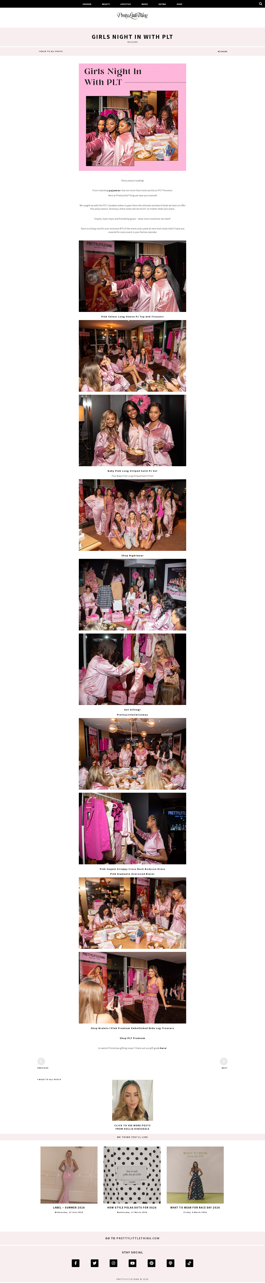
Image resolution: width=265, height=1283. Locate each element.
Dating (162, 4)
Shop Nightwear (132, 555)
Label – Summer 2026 (69, 1207)
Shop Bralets (100, 1028)
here (163, 1048)
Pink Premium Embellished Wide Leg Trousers (142, 1028)
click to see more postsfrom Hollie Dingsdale (132, 1127)
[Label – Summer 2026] (69, 1175)
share (224, 51)
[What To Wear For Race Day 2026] (195, 1175)
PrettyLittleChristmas (132, 714)
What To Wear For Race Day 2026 (195, 1207)
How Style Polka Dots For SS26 (132, 1207)
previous (41, 1068)
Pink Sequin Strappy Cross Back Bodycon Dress (132, 869)
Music (145, 4)
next (225, 1068)
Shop (179, 4)
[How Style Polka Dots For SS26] (132, 1175)
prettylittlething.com (138, 1238)
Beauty (106, 4)
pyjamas (115, 190)
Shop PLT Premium (132, 1038)
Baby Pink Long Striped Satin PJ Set (132, 470)
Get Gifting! (132, 709)
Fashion (87, 4)
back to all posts (51, 51)
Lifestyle (125, 4)
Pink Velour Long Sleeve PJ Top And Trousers (132, 316)
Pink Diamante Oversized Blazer (132, 874)
